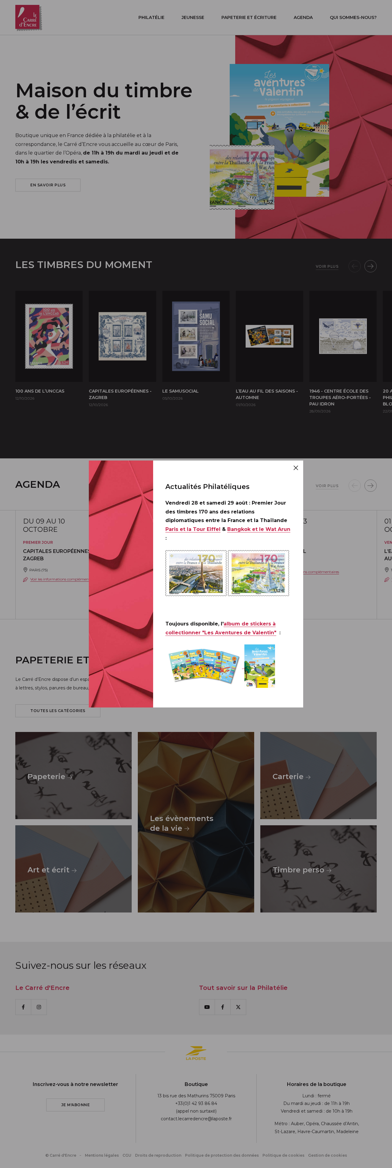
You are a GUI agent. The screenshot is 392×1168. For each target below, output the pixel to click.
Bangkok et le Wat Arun (258, 529)
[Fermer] (295, 468)
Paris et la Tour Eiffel (193, 529)
